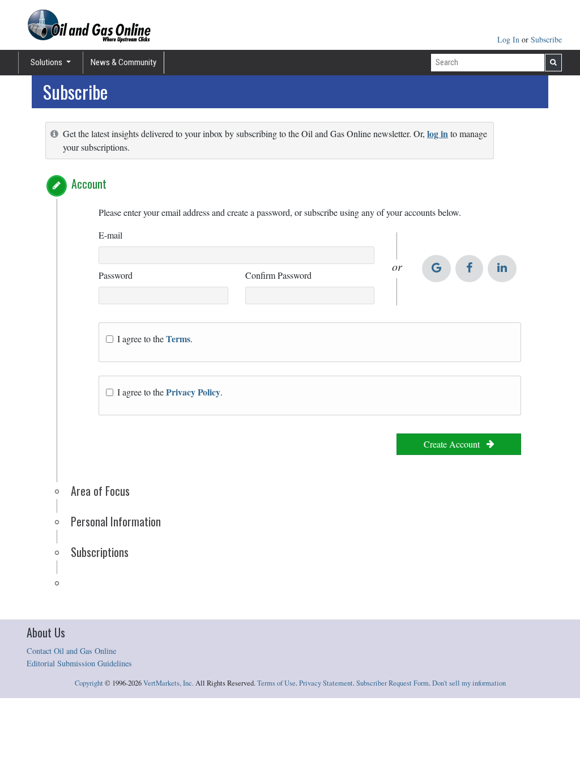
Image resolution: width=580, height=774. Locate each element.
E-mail (110, 235)
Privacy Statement (326, 683)
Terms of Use (276, 683)
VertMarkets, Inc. (168, 683)
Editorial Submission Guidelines (79, 663)
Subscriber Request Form (392, 683)
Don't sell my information (469, 683)
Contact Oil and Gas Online (71, 650)
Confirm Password (278, 275)
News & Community (123, 62)
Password (116, 275)
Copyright (89, 683)
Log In (509, 39)
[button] (56, 186)
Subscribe (546, 39)
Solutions (47, 62)
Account (88, 183)
